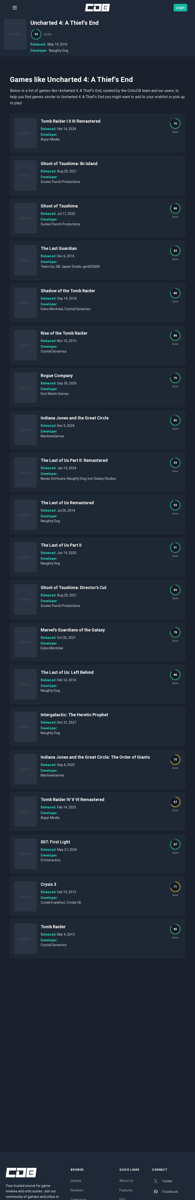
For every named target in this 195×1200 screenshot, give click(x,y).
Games (76, 1181)
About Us (126, 1181)
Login (180, 8)
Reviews (77, 1190)
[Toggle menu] (15, 7)
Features (126, 1190)
